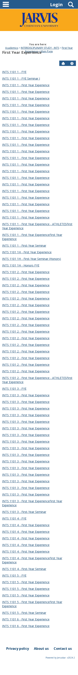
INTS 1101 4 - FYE (14, 518)
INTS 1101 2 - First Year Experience (26, 272)
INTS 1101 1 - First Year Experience (26, 85)
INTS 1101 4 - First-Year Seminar (24, 569)
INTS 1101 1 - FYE (14, 72)
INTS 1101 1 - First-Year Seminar (24, 245)
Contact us (63, 648)
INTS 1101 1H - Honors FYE (20, 265)
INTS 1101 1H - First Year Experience (27, 252)
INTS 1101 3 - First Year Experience (26, 395)
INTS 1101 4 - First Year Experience (26, 525)
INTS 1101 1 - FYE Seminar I (21, 78)
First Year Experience (22, 52)
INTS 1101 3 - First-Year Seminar (24, 512)
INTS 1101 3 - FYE (14, 389)
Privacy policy (17, 648)
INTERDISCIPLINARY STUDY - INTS (40, 48)
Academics (11, 48)
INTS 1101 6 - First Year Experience (26, 619)
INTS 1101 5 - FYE (14, 575)
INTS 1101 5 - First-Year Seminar (24, 613)
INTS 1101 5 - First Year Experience (26, 582)
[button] (72, 63)
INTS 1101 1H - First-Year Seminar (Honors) (31, 259)
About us (41, 648)
